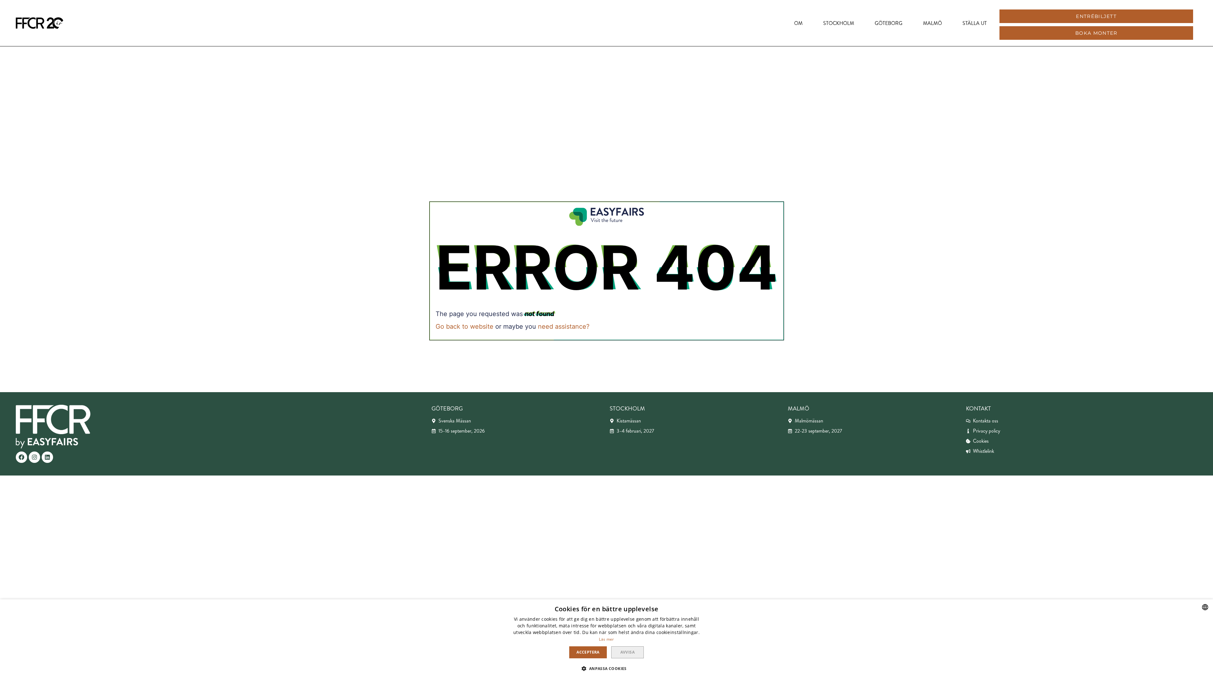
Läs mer (606, 639)
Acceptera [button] (588, 652)
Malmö (932, 23)
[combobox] (1205, 607)
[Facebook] (21, 457)
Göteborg (888, 23)
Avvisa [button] (627, 652)
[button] (1096, 16)
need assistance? (563, 326)
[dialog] (606, 640)
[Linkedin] (47, 457)
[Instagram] (34, 457)
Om (798, 23)
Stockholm (838, 23)
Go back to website (464, 326)
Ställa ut (975, 23)
